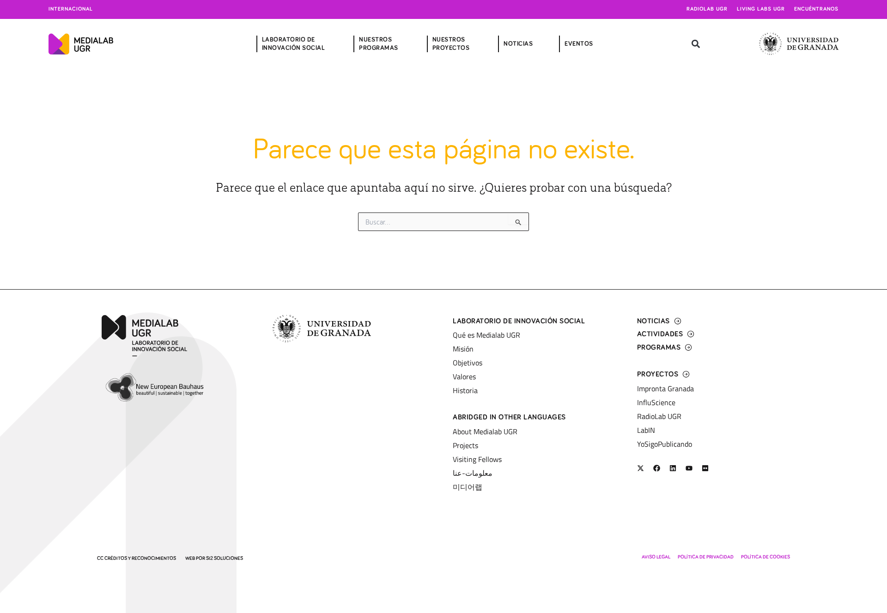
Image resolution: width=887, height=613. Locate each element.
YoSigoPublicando (664, 444)
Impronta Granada (665, 388)
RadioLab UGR (659, 416)
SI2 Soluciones (224, 558)
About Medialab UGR (485, 431)
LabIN (646, 430)
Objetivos (467, 362)
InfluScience (656, 402)
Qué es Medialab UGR (486, 335)
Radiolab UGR (707, 9)
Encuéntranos (816, 9)
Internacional (71, 9)
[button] (695, 44)
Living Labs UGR (761, 9)
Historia (465, 390)
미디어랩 (467, 487)
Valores (464, 376)
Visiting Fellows (477, 459)
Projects (465, 445)
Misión (463, 348)
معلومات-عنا (472, 473)
